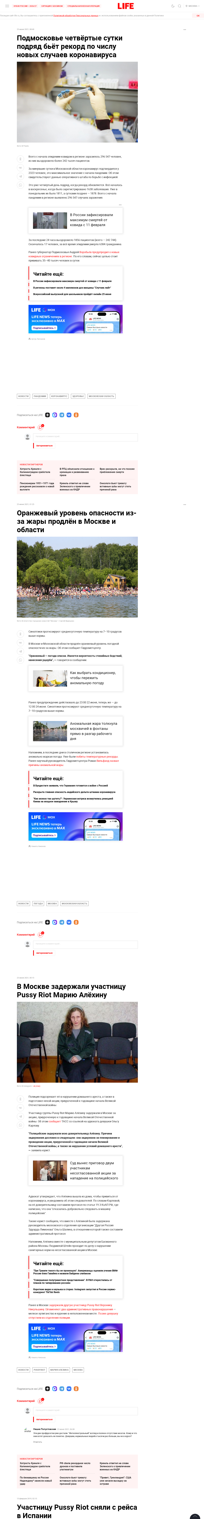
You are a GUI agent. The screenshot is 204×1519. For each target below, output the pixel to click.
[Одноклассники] (76, 415)
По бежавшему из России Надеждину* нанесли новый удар (36, 1480)
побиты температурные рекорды (97, 756)
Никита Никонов (38, 846)
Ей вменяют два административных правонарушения (79, 1309)
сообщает (55, 1121)
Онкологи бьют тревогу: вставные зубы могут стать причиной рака (115, 486)
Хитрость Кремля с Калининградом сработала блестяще (35, 472)
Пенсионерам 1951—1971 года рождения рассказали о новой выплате (37, 486)
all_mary (36, 1086)
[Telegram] (62, 415)
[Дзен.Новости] (47, 415)
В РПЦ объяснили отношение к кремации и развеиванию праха (77, 472)
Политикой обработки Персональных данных (75, 15)
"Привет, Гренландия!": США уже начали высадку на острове (115, 1480)
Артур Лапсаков (38, 339)
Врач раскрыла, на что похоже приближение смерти (117, 470)
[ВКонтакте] (69, 415)
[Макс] (55, 415)
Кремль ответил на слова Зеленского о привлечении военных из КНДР (75, 486)
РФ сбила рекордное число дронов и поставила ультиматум (75, 1466)
